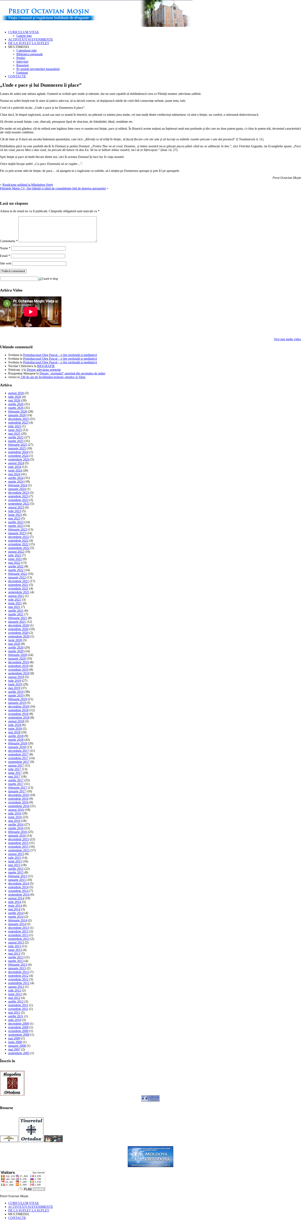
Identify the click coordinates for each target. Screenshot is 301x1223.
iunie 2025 (15, 430)
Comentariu (9, 241)
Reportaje (22, 65)
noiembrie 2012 (18, 975)
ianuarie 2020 (17, 658)
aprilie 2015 (16, 868)
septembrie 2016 (18, 806)
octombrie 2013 (18, 935)
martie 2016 (16, 828)
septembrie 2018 (18, 717)
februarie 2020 (17, 655)
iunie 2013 (15, 950)
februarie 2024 (17, 485)
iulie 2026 (14, 396)
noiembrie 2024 (18, 452)
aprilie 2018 (16, 736)
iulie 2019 (14, 680)
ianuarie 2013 (17, 968)
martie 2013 (16, 961)
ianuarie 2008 (17, 1045)
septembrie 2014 (18, 894)
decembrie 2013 (18, 927)
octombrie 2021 (18, 588)
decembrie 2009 (18, 1023)
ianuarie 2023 (17, 533)
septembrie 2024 (18, 459)
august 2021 (16, 596)
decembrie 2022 (18, 537)
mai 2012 (14, 998)
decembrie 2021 (18, 581)
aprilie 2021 (16, 610)
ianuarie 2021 (17, 621)
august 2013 (16, 942)
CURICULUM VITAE (23, 32)
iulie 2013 (14, 946)
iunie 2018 (15, 728)
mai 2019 (14, 688)
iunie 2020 (15, 640)
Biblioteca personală (29, 54)
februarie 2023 (17, 529)
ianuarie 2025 (17, 448)
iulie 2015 (14, 857)
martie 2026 (16, 408)
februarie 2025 (17, 444)
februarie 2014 (17, 920)
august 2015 (16, 854)
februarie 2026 (17, 411)
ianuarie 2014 (17, 924)
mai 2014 (14, 909)
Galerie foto (24, 35)
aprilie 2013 (16, 957)
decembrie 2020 (18, 625)
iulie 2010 (14, 1020)
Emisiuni (22, 72)
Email (5, 256)
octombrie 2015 (18, 846)
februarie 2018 (17, 743)
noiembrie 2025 (18, 422)
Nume (5, 248)
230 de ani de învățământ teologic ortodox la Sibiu (52, 377)
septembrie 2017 (18, 762)
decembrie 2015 (18, 839)
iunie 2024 (15, 470)
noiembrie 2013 (18, 931)
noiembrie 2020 (18, 629)
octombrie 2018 (18, 714)
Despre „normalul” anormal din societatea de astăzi (72, 373)
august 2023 (16, 507)
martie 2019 (16, 695)
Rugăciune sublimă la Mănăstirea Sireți (27, 184)
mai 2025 (14, 433)
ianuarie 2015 (17, 880)
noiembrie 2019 (18, 666)
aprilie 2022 (16, 566)
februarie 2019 (17, 699)
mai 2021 (14, 607)
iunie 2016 (15, 817)
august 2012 (16, 986)
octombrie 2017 (18, 758)
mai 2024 (14, 474)
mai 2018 (14, 732)
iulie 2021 (14, 599)
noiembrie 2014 (18, 887)
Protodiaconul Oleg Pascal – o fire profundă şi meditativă (60, 355)
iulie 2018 (14, 725)
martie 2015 (16, 872)
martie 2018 (16, 739)
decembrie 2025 (18, 419)
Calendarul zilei (26, 50)
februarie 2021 (17, 618)
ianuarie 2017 (17, 791)
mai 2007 (14, 1049)
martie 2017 (16, 784)
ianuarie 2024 (17, 489)
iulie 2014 (14, 902)
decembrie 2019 (18, 662)
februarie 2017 (17, 787)
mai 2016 (14, 821)
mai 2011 (14, 1012)
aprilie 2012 (16, 1001)
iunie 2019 (15, 684)
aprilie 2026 (16, 404)
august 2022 (16, 551)
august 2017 (16, 765)
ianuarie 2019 (17, 703)
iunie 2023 (15, 514)
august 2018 (16, 721)
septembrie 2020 (18, 636)
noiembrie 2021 (18, 585)
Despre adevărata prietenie (44, 369)
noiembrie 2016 (18, 798)
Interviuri (22, 61)
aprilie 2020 (16, 647)
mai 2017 (14, 776)
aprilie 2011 (15, 1016)
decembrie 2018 (18, 706)
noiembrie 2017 (18, 754)
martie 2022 (16, 570)
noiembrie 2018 (18, 710)
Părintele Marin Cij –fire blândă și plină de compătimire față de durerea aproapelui (53, 188)
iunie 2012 (15, 994)
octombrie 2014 (18, 891)
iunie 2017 (15, 773)
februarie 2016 (17, 832)
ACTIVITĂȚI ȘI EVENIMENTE (30, 39)
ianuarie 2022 (17, 577)
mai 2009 (14, 1038)
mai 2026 (14, 400)
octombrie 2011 (18, 1009)
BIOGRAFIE (46, 366)
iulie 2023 (14, 511)
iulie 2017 (14, 769)
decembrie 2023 (18, 492)
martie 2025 (16, 441)
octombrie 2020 (18, 632)
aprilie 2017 (16, 780)
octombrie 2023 (18, 500)
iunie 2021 (15, 603)
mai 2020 (14, 644)
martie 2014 (16, 916)
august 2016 (16, 809)
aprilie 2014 (16, 913)
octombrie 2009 (18, 1031)
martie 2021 (16, 614)
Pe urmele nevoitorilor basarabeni (38, 69)
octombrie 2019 (18, 669)
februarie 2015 (17, 876)
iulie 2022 (14, 555)
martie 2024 (16, 481)
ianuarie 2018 (17, 747)
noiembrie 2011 (18, 1005)
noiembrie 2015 (18, 843)
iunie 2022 (15, 559)
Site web (5, 263)
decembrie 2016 (18, 795)
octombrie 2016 (18, 802)
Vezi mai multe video (287, 339)
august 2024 (16, 463)
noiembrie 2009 (18, 1027)
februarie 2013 (17, 964)
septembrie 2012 (18, 983)
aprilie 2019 (16, 691)
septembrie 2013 (18, 939)
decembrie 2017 (18, 750)
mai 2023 (14, 518)
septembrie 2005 (18, 1053)
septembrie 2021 (18, 592)
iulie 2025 (14, 426)
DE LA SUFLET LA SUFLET (28, 43)
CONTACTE (17, 76)
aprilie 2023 (16, 522)
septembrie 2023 (18, 503)
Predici (20, 58)
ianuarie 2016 (17, 835)
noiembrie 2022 (18, 540)
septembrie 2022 (18, 548)
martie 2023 (16, 526)
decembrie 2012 (18, 972)
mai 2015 (14, 865)
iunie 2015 (15, 861)
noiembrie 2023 (18, 496)
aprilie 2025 (16, 437)
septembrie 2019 (18, 673)
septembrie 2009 (18, 1034)
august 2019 (16, 677)
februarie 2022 (17, 573)
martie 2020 (16, 651)
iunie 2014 (15, 905)
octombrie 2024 (18, 455)
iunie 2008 (15, 1042)
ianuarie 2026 (17, 415)
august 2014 (16, 898)
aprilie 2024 (16, 478)
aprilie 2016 (16, 824)
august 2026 (16, 393)
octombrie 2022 (18, 544)
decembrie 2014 (18, 883)
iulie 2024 (14, 467)
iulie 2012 (14, 990)
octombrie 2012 (18, 979)
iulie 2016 (14, 813)
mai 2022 (14, 562)
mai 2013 (14, 953)
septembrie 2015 (18, 850)
